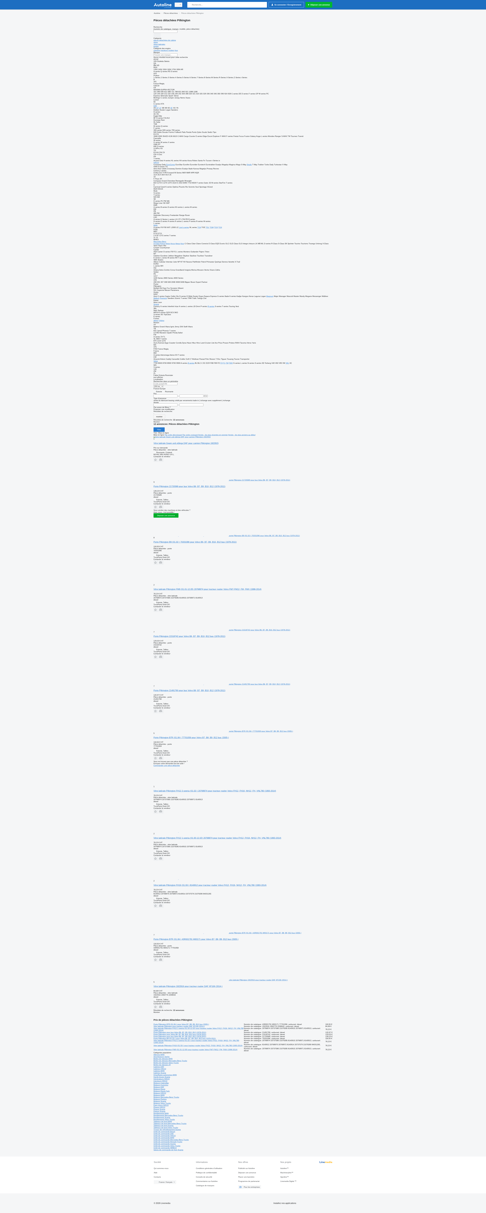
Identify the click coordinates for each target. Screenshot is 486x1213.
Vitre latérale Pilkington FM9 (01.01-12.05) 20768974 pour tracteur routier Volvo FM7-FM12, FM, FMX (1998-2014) (207, 589)
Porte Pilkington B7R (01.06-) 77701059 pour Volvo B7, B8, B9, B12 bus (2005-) (191, 737)
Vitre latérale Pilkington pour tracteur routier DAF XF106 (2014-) (179, 1026)
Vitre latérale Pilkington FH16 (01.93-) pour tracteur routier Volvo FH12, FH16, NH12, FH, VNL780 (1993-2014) (198, 1046)
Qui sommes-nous (161, 1168)
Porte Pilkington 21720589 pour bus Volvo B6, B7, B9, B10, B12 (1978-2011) (189, 486)
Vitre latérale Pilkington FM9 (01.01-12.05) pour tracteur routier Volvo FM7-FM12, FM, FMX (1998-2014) (195, 1050)
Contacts (157, 1177)
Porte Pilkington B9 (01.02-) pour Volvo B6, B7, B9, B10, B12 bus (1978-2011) (185, 1038)
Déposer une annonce (166, 515)
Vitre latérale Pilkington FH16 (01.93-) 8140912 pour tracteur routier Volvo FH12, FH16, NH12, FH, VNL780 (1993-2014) (210, 885)
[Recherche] (189, 4)
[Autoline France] (162, 5)
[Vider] (157, 35)
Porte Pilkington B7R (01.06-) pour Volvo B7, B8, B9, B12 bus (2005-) (181, 1024)
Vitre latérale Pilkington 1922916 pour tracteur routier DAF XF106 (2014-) (188, 986)
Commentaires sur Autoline (207, 1181)
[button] (156, 460)
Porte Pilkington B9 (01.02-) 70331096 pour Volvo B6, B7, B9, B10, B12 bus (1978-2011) (195, 542)
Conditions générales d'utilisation (209, 1168)
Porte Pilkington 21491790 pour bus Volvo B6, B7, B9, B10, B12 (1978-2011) (189, 690)
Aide (155, 1173)
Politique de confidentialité (206, 1173)
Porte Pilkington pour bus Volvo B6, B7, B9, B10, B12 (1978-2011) (180, 1032)
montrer (159, 417)
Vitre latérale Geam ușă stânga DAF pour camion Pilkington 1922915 (186, 443)
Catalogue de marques (205, 1186)
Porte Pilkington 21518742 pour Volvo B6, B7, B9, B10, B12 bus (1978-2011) (189, 636)
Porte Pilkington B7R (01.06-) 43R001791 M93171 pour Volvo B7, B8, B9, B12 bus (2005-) (196, 939)
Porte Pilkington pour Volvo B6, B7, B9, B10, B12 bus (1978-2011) (180, 1034)
